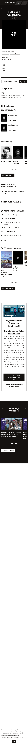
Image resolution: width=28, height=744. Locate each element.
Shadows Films (6, 59)
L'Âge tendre (9, 331)
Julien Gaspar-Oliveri (16, 332)
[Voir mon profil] (24, 3)
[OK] (14, 741)
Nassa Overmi (16, 163)
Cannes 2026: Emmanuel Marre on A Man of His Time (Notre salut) (11, 434)
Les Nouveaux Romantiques (6, 272)
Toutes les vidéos (8, 450)
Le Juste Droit (16, 268)
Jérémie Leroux (15, 54)
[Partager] (21, 81)
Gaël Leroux (5, 54)
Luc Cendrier (6, 162)
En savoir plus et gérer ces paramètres (12, 737)
